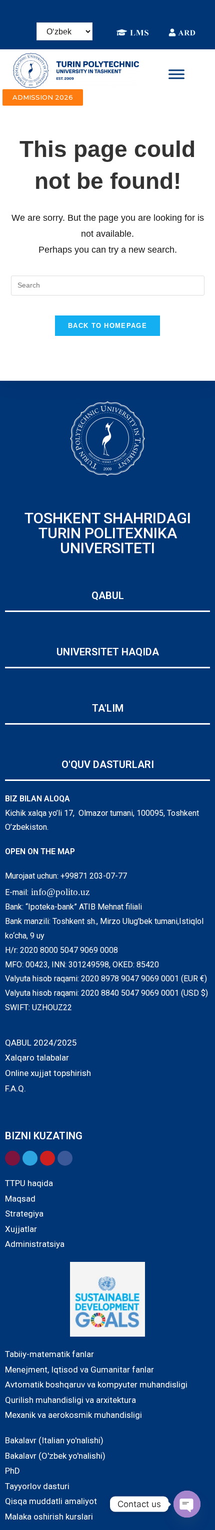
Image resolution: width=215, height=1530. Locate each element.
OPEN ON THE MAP (40, 851)
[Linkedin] (100, 12)
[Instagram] (85, 12)
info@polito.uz (60, 892)
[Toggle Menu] (176, 74)
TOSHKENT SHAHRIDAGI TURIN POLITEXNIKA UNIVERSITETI (107, 533)
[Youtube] (145, 12)
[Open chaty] (187, 1504)
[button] (42, 97)
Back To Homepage (107, 325)
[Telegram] (115, 12)
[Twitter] (130, 12)
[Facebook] (70, 12)
